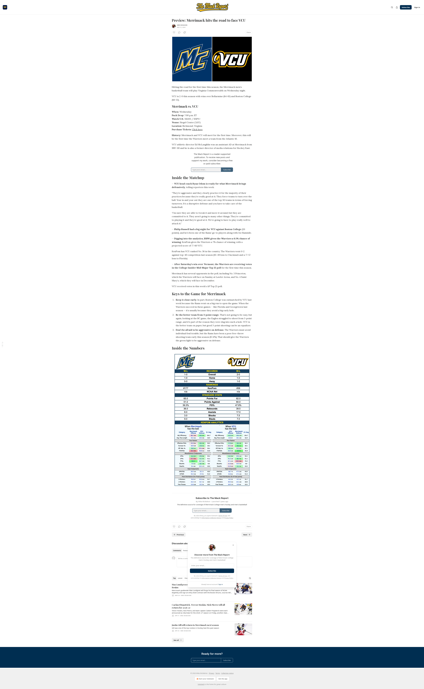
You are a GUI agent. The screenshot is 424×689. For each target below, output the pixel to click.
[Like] (174, 32)
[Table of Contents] (2, 344)
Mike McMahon (182, 25)
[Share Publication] (397, 7)
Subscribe (406, 7)
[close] (233, 545)
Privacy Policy (228, 578)
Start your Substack (206, 679)
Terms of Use (222, 576)
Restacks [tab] (186, 551)
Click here (197, 129)
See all (176, 640)
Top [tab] (174, 578)
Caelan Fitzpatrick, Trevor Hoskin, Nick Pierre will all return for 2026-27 (198, 606)
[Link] (168, 106)
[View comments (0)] (179, 32)
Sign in (417, 7)
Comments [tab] (177, 551)
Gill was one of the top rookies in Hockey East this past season (195, 628)
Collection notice (227, 673)
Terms (217, 673)
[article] (212, 591)
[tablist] (181, 550)
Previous (180, 535)
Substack (201, 684)
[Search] (392, 7)
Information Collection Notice (211, 578)
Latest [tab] (180, 578)
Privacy (211, 673)
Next (245, 535)
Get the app (222, 679)
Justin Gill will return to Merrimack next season (195, 625)
